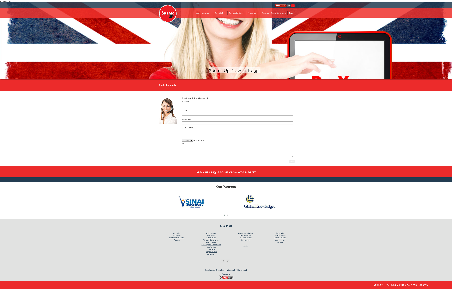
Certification (211, 254)
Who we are (177, 235)
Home (197, 13)
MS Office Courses (246, 238)
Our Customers (245, 240)
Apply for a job (280, 240)
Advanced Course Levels (211, 240)
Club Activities (211, 247)
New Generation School (176, 238)
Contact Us (252, 13)
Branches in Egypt (280, 238)
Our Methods (219, 13)
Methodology (211, 235)
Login (291, 13)
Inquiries (280, 242)
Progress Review (211, 252)
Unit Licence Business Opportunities (274, 13)
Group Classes (211, 242)
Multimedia (211, 249)
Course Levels (211, 238)
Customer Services (280, 235)
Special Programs (245, 235)
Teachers (177, 240)
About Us (205, 13)
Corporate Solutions (235, 13)
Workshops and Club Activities (211, 245)
